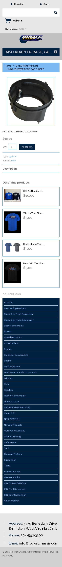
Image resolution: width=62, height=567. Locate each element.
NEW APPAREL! (12, 419)
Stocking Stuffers (13, 454)
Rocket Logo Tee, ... (33, 244)
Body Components (13, 325)
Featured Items (12, 366)
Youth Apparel (11, 500)
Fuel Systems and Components (20, 372)
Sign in (46, 4)
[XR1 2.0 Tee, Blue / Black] (12, 222)
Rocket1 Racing (12, 436)
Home (8, 66)
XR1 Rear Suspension (15, 495)
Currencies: (11, 29)
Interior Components (14, 395)
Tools (7, 465)
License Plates (11, 401)
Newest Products (13, 425)
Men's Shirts (10, 413)
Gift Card (8, 378)
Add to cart (27, 147)
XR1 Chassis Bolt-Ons (15, 483)
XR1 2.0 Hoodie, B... (33, 191)
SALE (6, 448)
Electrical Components (16, 355)
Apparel (8, 302)
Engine (8, 360)
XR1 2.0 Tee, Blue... (33, 213)
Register (18, 4)
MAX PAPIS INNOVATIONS (17, 407)
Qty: (4, 147)
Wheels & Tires (12, 471)
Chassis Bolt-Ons (12, 337)
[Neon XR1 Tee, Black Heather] (12, 272)
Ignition (13, 156)
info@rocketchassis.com (38, 543)
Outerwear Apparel (14, 430)
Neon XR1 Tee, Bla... (33, 263)
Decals (7, 349)
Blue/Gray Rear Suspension (18, 320)
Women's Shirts (12, 477)
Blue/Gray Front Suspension (19, 314)
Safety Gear (10, 442)
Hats (6, 384)
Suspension (10, 460)
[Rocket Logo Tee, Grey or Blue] (12, 247)
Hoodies (8, 390)
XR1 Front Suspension (15, 489)
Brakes (7, 331)
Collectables (11, 343)
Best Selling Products (27, 66)
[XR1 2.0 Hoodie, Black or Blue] (12, 195)
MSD (13, 160)
